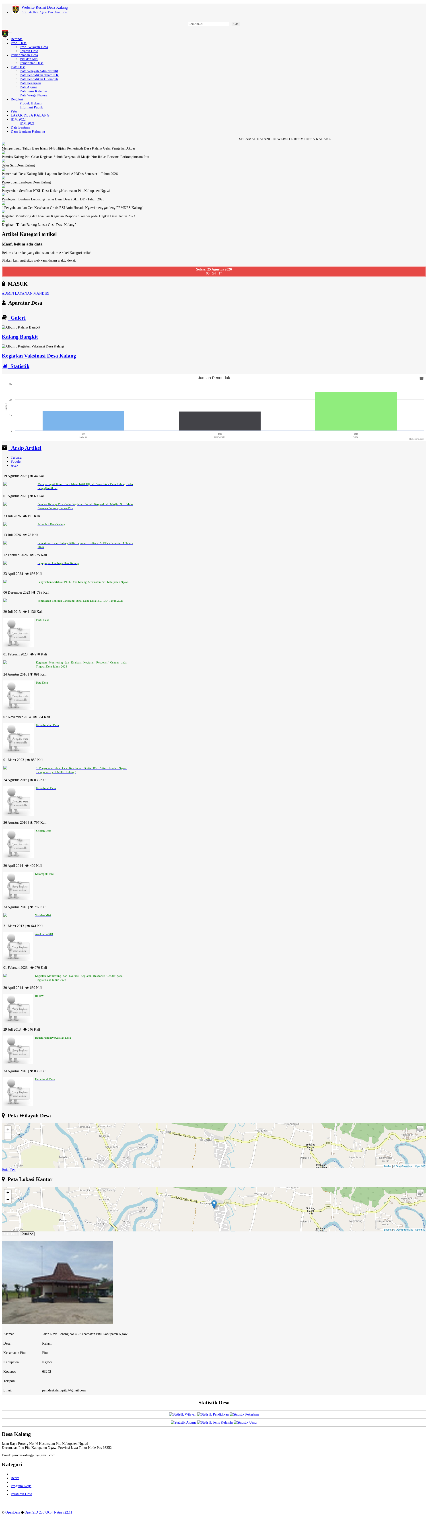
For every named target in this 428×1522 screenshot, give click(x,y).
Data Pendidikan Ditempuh (39, 79)
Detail (25, 1233)
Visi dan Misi (29, 59)
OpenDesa (12, 1512)
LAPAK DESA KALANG (30, 115)
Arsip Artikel (24, 448)
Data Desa (18, 67)
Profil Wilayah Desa (34, 47)
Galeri (17, 318)
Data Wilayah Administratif (39, 71)
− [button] (7, 1136)
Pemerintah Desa (31, 63)
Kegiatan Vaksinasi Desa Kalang (39, 356)
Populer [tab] (16, 461)
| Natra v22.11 (62, 1512)
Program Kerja (21, 1486)
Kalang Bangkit (20, 337)
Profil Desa (19, 43)
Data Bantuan (20, 127)
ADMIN (8, 293)
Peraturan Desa (21, 1494)
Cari (236, 24)
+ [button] (7, 1129)
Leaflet (387, 1166)
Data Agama (28, 87)
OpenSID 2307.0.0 (38, 1512)
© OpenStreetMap (403, 1166)
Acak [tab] (14, 465)
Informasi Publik (31, 107)
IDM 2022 (18, 119)
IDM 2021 (27, 123)
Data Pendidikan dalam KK (39, 75)
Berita (15, 1478)
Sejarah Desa (29, 51)
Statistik (18, 366)
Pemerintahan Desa (24, 55)
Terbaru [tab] (16, 457)
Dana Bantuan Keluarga (28, 131)
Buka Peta (9, 1170)
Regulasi (17, 99)
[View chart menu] (421, 378)
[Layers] (420, 1129)
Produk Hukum (30, 103)
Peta (14, 111)
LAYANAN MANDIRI (32, 293)
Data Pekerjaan (30, 83)
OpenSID (420, 1166)
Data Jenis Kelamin (33, 91)
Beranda (17, 39)
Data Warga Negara (33, 95)
